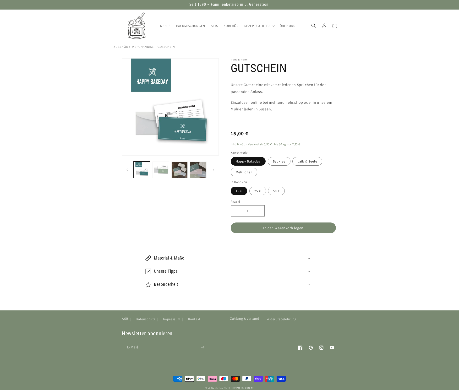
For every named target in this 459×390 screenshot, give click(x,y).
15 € (239, 191)
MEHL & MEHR (222, 387)
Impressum (171, 319)
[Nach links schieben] (127, 169)
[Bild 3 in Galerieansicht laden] (179, 170)
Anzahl (235, 202)
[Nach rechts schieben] (213, 169)
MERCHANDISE (143, 46)
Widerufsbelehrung (281, 319)
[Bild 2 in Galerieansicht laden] (161, 170)
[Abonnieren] (202, 347)
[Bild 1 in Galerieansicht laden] (142, 170)
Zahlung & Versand (244, 318)
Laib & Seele (307, 161)
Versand (253, 144)
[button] (259, 26)
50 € (276, 191)
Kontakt (194, 319)
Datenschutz (145, 319)
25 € (257, 191)
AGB (125, 318)
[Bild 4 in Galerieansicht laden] (198, 170)
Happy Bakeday (248, 161)
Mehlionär (244, 172)
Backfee (279, 161)
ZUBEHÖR (121, 46)
